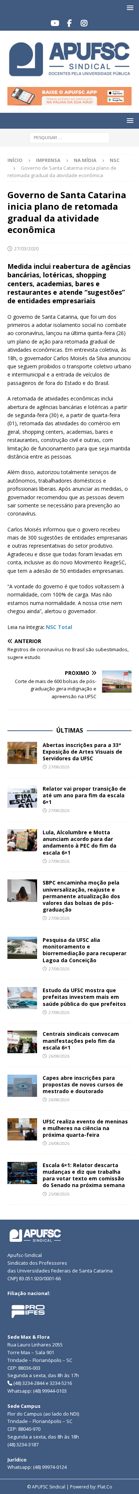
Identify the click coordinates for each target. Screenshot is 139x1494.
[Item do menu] (55, 23)
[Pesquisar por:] (69, 137)
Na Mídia (85, 160)
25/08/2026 (59, 1194)
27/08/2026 (59, 767)
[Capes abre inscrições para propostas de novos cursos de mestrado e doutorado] (22, 1086)
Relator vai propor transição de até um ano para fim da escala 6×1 (84, 795)
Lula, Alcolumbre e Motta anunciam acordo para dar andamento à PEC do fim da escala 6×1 (79, 842)
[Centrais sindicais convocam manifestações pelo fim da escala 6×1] (22, 1042)
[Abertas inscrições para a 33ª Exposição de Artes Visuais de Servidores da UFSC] (22, 753)
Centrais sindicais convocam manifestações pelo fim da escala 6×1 (81, 1040)
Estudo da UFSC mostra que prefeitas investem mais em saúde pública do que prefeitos (84, 997)
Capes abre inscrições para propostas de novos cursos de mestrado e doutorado (83, 1084)
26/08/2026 (59, 1056)
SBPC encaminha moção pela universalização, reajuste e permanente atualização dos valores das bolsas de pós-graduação (81, 896)
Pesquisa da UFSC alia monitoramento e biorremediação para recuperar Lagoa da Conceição (84, 950)
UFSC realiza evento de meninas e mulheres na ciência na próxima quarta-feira (85, 1128)
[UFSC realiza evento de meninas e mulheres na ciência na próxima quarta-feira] (22, 1129)
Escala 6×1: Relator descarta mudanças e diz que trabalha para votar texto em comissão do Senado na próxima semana (84, 1175)
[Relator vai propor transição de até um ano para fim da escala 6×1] (22, 796)
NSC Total (59, 627)
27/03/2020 (26, 248)
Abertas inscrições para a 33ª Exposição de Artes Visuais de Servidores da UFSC (82, 751)
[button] (128, 7)
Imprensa (48, 160)
